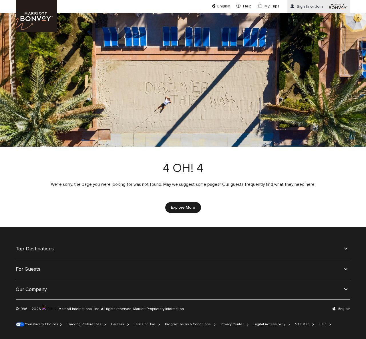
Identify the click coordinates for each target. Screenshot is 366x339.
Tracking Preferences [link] (84, 324)
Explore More (183, 207)
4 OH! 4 (183, 168)
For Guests (28, 269)
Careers (117, 324)
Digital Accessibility (269, 324)
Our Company (31, 289)
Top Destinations (35, 249)
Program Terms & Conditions (188, 324)
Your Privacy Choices (41, 324)
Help (322, 324)
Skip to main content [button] (19, 3)
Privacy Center (232, 324)
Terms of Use (144, 324)
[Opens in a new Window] (338, 6)
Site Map (302, 324)
